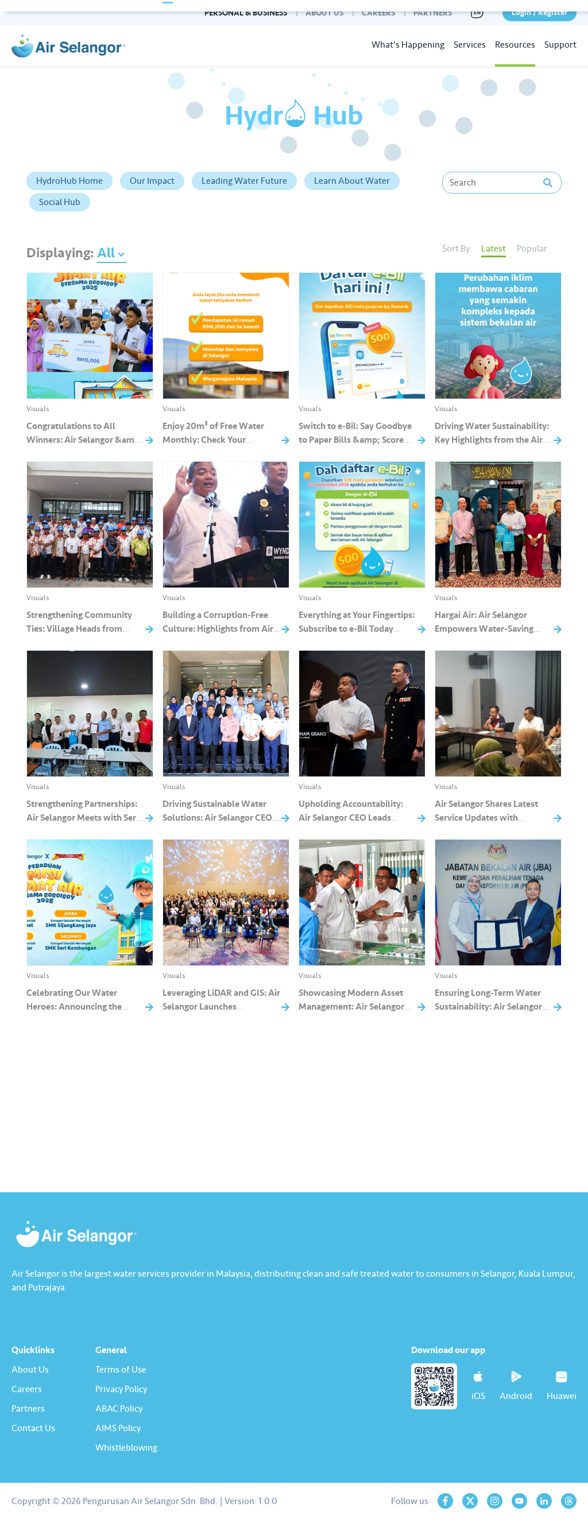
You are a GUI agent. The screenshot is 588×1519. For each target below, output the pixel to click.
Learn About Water (352, 181)
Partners (432, 13)
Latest (493, 248)
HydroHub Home (69, 181)
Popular (532, 248)
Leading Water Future (244, 181)
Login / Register (539, 12)
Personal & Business (245, 13)
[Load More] (294, 1078)
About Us (324, 13)
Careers (378, 13)
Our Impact (152, 181)
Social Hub (59, 202)
